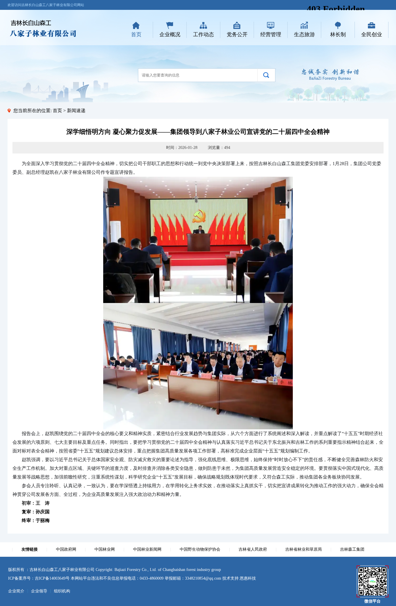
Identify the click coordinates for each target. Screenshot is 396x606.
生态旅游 (304, 34)
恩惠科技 (248, 578)
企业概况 (169, 34)
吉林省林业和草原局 (303, 549)
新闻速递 (76, 110)
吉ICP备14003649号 (52, 578)
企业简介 (16, 591)
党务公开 (237, 34)
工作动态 (203, 34)
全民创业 (371, 34)
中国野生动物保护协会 (200, 549)
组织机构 (62, 591)
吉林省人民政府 (253, 549)
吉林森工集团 (352, 549)
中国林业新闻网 (147, 549)
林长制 (338, 34)
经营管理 (270, 34)
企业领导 (39, 591)
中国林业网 (105, 549)
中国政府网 (66, 549)
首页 (136, 34)
